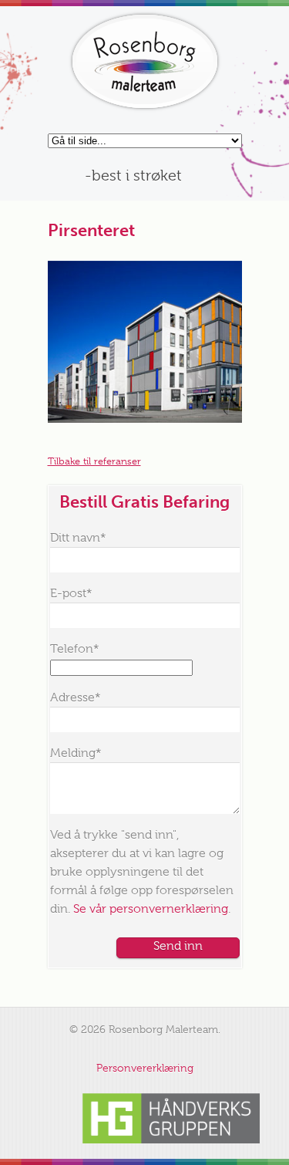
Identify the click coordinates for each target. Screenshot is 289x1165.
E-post (71, 593)
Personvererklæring (144, 1068)
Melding (76, 753)
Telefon (74, 649)
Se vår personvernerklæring (150, 909)
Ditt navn (78, 538)
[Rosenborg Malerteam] (145, 61)
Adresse (75, 697)
